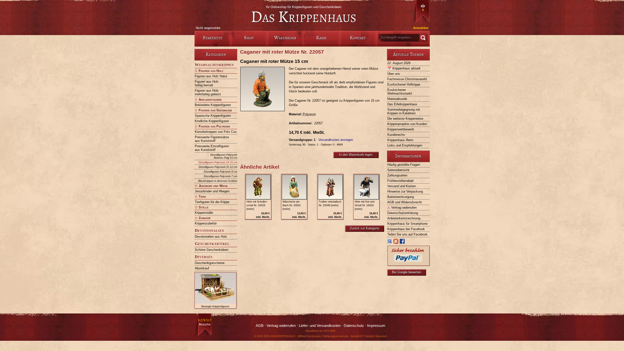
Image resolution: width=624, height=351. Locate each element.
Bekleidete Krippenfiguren (213, 105)
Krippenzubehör (206, 223)
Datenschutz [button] (354, 326)
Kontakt (358, 37)
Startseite (212, 37)
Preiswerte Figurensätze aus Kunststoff (212, 139)
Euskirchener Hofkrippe (403, 84)
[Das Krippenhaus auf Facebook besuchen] (402, 242)
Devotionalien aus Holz (211, 236)
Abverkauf (202, 268)
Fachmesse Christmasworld (407, 79)
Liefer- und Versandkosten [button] (320, 326)
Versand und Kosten (401, 186)
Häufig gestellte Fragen (403, 164)
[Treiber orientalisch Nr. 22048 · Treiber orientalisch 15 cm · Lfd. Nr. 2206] (330, 187)
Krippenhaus (403, 68)
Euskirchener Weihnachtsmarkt (399, 91)
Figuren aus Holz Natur (211, 76)
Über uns (393, 74)
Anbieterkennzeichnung (403, 218)
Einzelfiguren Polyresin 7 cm (220, 176)
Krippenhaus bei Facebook (406, 229)
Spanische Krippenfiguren (213, 115)
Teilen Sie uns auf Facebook (407, 234)
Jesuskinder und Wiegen (212, 191)
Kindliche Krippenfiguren (212, 121)
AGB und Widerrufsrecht (404, 202)
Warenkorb (285, 37)
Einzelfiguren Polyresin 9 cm (220, 171)
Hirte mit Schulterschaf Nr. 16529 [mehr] (257, 205)
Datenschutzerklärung (402, 213)
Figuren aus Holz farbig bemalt (207, 83)
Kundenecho (396, 134)
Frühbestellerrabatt (400, 181)
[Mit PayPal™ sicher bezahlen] (408, 264)
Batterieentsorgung (400, 197)
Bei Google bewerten (406, 272)
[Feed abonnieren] (396, 242)
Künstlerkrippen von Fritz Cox (216, 132)
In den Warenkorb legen (355, 154)
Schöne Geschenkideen (211, 250)
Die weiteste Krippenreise (405, 118)
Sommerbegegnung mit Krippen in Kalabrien (403, 111)
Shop (249, 37)
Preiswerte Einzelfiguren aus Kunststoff (212, 148)
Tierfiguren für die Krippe (212, 202)
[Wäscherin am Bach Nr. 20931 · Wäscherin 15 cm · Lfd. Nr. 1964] (294, 187)
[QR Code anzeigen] (389, 242)
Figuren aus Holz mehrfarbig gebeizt (208, 92)
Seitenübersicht (398, 170)
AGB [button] (259, 326)
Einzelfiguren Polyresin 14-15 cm (217, 162)
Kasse (321, 37)
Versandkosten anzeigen (335, 140)
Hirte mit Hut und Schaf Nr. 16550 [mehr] (364, 205)
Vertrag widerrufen (402, 207)
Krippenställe (204, 212)
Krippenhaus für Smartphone (407, 223)
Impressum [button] (376, 326)
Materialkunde (397, 99)
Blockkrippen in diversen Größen (217, 180)
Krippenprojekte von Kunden (407, 124)
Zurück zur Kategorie (364, 228)
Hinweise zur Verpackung (405, 191)
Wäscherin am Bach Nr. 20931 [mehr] (292, 205)
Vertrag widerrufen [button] (281, 326)
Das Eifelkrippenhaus (402, 104)
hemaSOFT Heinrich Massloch (369, 336)
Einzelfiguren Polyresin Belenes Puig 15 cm (223, 156)
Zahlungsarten (397, 175)
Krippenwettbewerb (400, 129)
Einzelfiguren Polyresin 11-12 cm (218, 167)
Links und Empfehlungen (404, 145)
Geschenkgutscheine (209, 263)
